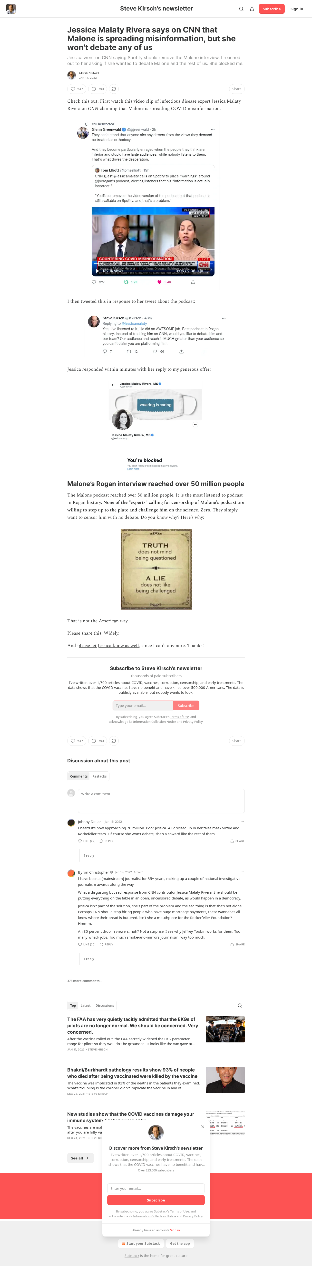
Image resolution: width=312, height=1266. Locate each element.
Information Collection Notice (154, 1216)
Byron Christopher (93, 872)
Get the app (180, 1243)
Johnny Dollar (89, 821)
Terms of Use (179, 1211)
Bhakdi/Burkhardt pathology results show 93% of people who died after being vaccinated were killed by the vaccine (132, 1073)
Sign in (297, 8)
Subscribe (272, 8)
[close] (203, 1127)
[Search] (241, 9)
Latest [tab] (86, 1005)
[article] (156, 1037)
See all (77, 1158)
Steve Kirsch (89, 73)
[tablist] (88, 776)
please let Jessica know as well (108, 645)
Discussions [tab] (105, 1005)
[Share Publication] (252, 9)
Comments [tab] (79, 776)
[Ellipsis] (242, 821)
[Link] (60, 484)
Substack (132, 1255)
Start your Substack (143, 1243)
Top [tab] (73, 1005)
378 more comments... (84, 981)
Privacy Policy (193, 1216)
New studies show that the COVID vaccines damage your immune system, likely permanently (130, 1117)
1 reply (89, 855)
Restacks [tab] (99, 776)
